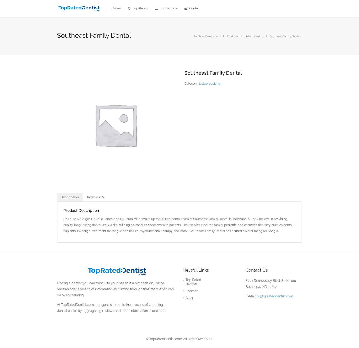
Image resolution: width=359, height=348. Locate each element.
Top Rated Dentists (193, 282)
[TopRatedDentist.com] (79, 8)
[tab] (69, 197)
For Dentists (168, 8)
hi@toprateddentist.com (275, 296)
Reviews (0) (96, 197)
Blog (189, 298)
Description (70, 197)
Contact (194, 8)
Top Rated (140, 8)
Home (116, 8)
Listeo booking (209, 83)
